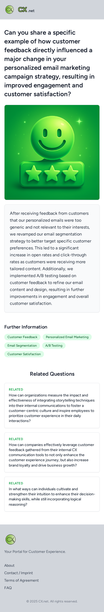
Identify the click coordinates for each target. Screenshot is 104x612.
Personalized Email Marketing (67, 337)
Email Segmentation (22, 345)
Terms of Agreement (21, 580)
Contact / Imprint (18, 573)
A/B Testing (53, 345)
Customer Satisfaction (24, 354)
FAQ (8, 588)
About (9, 565)
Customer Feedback (22, 337)
